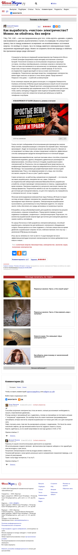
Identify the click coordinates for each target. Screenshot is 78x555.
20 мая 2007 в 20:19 (26, 440)
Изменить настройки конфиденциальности (15, 548)
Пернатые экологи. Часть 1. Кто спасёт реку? (51, 289)
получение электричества (22, 247)
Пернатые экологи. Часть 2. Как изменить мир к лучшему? (52, 313)
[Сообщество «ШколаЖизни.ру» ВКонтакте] (16, 13)
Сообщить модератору (39, 404)
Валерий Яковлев (14, 440)
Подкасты (58, 9)
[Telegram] (59, 26)
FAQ (52, 486)
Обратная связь (68, 488)
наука (65, 245)
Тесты (37, 9)
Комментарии (47, 9)
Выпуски (13, 9)
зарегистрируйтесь (33, 391)
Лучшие (24, 387)
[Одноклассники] (56, 26)
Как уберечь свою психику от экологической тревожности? (51, 356)
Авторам (53, 489)
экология (58, 245)
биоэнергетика (37, 245)
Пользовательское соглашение (11, 525)
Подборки (22, 9)
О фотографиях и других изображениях (14, 528)
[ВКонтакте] (54, 26)
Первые (19, 387)
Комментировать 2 (20, 259)
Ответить (12, 435)
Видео (66, 9)
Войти (54, 3)
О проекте (54, 483)
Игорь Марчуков (14, 404)
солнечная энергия (23, 245)
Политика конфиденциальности (11, 523)
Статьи (30, 9)
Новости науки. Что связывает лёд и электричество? (48, 337)
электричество (49, 245)
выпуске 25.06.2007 (25, 267)
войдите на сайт (49, 391)
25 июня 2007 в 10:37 (26, 404)
